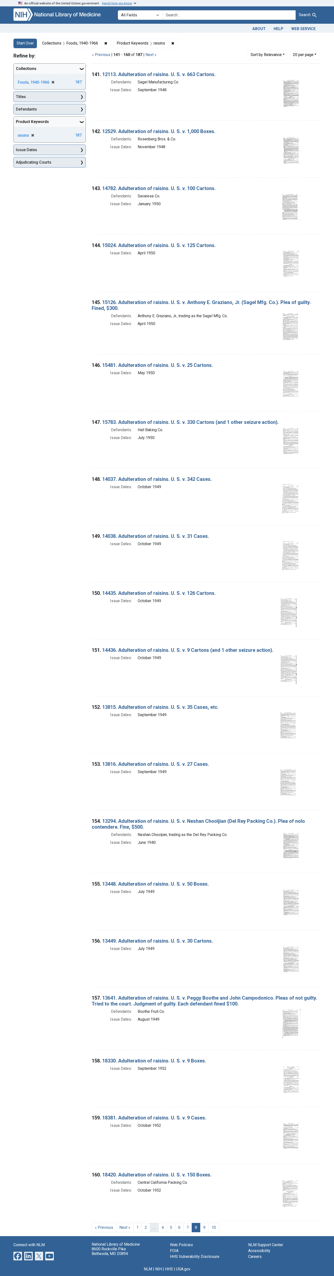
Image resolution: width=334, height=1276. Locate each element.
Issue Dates (26, 149)
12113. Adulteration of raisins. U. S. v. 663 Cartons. (159, 74)
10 (214, 1227)
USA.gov (183, 1269)
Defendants (26, 109)
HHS (169, 1269)
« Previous (101, 54)
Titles (21, 96)
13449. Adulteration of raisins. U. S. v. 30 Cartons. (157, 941)
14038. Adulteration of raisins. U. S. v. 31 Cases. (155, 536)
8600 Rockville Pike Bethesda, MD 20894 (110, 1251)
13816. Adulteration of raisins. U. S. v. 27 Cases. (155, 764)
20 (303, 54)
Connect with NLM (29, 1244)
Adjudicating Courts (33, 162)
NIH (158, 1269)
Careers (255, 1256)
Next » (150, 54)
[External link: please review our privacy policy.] (17, 1255)
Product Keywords (32, 121)
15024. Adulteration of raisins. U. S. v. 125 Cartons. (159, 245)
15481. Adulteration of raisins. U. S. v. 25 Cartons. (157, 365)
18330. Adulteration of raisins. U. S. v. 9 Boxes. (154, 1061)
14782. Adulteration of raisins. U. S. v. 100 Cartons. (159, 188)
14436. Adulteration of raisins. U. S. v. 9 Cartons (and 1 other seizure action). (187, 650)
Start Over (25, 43)
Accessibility (259, 1250)
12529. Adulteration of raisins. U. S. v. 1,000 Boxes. (158, 131)
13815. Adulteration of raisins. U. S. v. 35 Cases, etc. (160, 707)
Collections (26, 68)
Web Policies (181, 1244)
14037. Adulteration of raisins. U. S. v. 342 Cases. (157, 479)
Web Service (303, 28)
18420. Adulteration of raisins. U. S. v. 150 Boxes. (157, 1175)
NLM (148, 1269)
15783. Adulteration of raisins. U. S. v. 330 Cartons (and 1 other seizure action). (190, 422)
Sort (266, 54)
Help (278, 28)
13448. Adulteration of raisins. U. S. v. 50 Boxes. (155, 884)
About (259, 28)
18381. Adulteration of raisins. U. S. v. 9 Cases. (154, 1118)
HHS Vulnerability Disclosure (194, 1256)
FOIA (174, 1250)
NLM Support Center (265, 1244)
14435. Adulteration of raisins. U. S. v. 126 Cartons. (159, 593)
